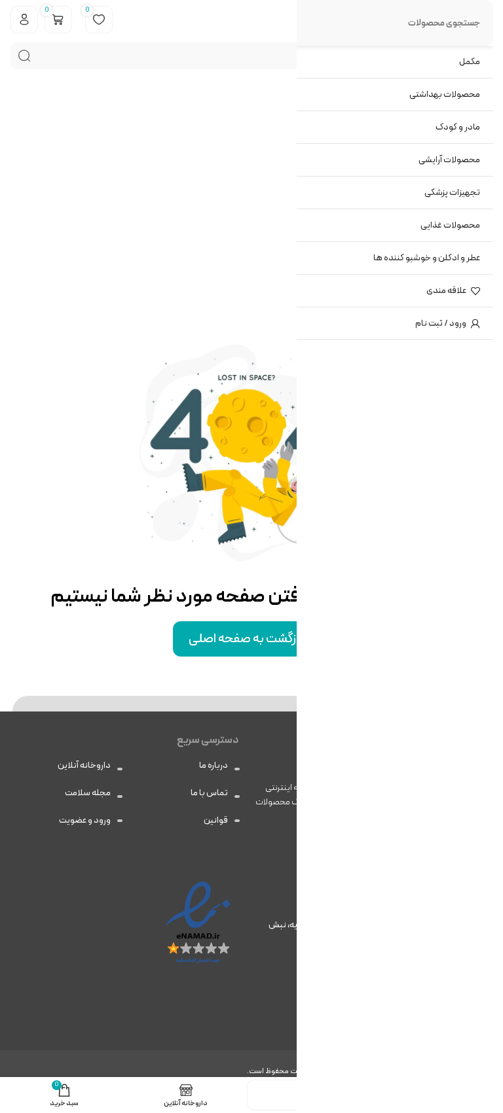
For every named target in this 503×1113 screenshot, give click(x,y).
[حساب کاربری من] (24, 20)
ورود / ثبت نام (440, 323)
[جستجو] (24, 55)
